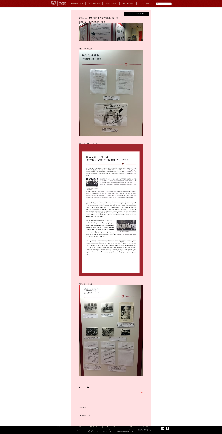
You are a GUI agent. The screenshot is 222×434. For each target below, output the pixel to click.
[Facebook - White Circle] (167, 428)
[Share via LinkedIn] (88, 387)
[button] (77, 3)
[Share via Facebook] (79, 387)
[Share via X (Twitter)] (84, 387)
